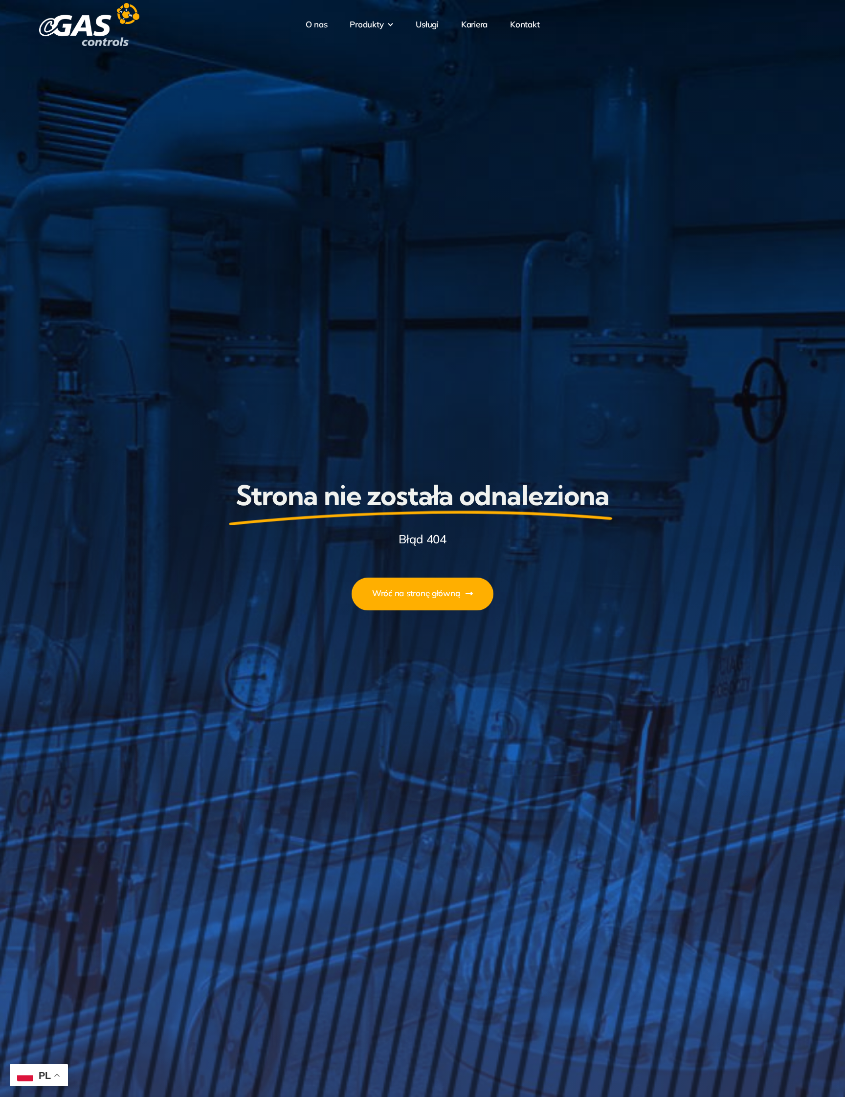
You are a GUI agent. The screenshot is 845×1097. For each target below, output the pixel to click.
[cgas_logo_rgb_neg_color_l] (89, 7)
